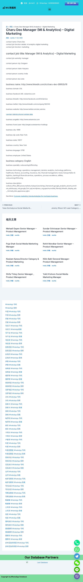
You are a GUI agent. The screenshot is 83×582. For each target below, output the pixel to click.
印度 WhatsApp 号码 (12, 443)
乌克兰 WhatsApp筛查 (13, 329)
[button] (49, 9)
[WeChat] (77, 563)
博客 (11, 27)
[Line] (77, 570)
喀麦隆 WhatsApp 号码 (13, 500)
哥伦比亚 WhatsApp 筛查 (14, 489)
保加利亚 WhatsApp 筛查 (14, 386)
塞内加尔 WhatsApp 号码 (14, 521)
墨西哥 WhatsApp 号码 (13, 536)
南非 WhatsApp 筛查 (12, 429)
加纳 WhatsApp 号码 (12, 411)
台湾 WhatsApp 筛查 (12, 475)
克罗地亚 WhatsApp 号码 (14, 390)
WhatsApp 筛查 (11, 308)
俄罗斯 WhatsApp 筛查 (13, 379)
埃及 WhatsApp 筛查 (12, 518)
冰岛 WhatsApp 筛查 (12, 400)
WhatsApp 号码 (11, 304)
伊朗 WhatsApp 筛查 (12, 365)
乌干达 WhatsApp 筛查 (13, 336)
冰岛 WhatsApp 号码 (12, 397)
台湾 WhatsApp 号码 (12, 472)
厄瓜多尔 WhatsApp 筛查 (14, 468)
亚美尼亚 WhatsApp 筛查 (14, 351)
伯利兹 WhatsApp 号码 (13, 368)
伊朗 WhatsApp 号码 (12, 361)
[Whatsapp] (77, 549)
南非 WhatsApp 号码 (12, 425)
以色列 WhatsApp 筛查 (13, 358)
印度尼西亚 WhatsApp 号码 (15, 450)
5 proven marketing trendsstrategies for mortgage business (36, 196)
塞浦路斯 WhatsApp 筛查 (14, 532)
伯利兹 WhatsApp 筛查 (13, 372)
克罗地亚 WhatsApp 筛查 (14, 393)
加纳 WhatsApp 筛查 (12, 415)
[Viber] (77, 576)
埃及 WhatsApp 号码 (12, 514)
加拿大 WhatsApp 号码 (13, 404)
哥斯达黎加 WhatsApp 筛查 (15, 496)
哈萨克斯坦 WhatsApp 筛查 (15, 482)
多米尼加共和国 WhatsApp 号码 (17, 543)
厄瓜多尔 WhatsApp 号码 (14, 465)
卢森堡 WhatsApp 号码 (13, 440)
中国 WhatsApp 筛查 (12, 315)
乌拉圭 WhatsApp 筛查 (13, 343)
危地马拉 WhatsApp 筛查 (14, 461)
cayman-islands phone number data (19, 114)
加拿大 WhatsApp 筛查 (13, 408)
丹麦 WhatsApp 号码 (12, 319)
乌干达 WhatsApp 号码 (13, 333)
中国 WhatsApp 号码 (12, 312)
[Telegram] (77, 556)
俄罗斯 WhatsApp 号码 (13, 376)
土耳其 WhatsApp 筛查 (13, 511)
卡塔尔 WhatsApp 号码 (13, 432)
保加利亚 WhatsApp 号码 (14, 383)
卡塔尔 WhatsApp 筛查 (13, 436)
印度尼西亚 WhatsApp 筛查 (15, 454)
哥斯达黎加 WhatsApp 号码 (15, 493)
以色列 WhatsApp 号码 (13, 354)
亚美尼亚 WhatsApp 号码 (14, 347)
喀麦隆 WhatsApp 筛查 (13, 504)
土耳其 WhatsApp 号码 (13, 507)
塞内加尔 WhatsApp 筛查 (14, 525)
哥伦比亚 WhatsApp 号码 (14, 486)
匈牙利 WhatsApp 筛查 (13, 422)
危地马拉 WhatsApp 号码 (14, 457)
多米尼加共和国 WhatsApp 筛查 (17, 546)
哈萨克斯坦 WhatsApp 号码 (15, 479)
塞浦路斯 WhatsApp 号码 (14, 529)
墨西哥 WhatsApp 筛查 (13, 539)
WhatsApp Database (19, 577)
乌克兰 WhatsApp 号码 (13, 326)
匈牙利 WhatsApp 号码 (13, 418)
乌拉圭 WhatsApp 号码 (13, 340)
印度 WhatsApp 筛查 (12, 447)
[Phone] (77, 543)
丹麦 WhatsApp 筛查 (12, 322)
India (7, 235)
